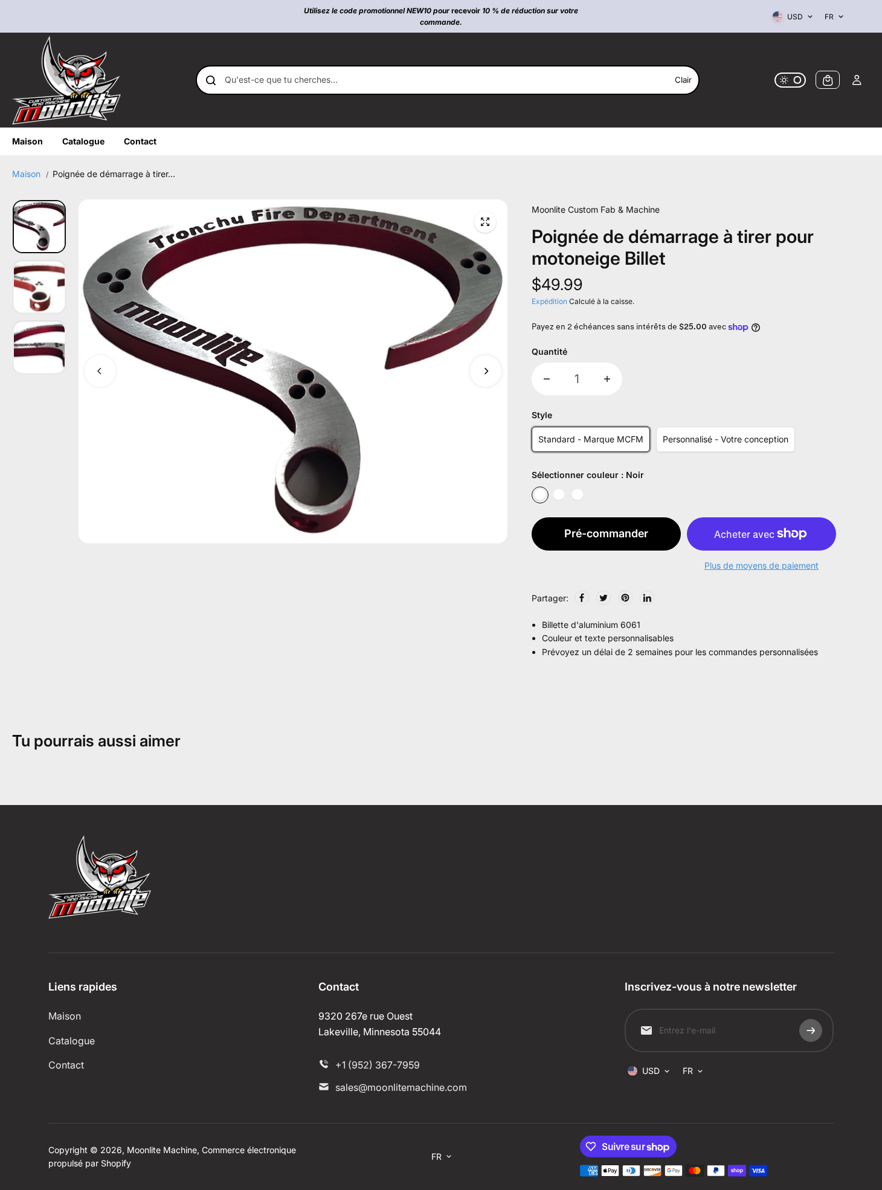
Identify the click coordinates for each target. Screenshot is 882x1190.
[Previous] (100, 371)
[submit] (810, 1030)
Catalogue (71, 1041)
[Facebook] (582, 597)
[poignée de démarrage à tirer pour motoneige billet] (485, 222)
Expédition (549, 301)
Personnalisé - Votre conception (725, 439)
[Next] (485, 371)
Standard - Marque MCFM (590, 439)
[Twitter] (603, 597)
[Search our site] (211, 80)
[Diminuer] (547, 379)
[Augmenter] (607, 379)
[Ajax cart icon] (828, 80)
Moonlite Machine (162, 1150)
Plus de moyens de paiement (761, 565)
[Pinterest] (625, 597)
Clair (683, 80)
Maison (26, 174)
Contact (66, 1065)
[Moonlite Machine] (66, 80)
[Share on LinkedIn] (647, 597)
